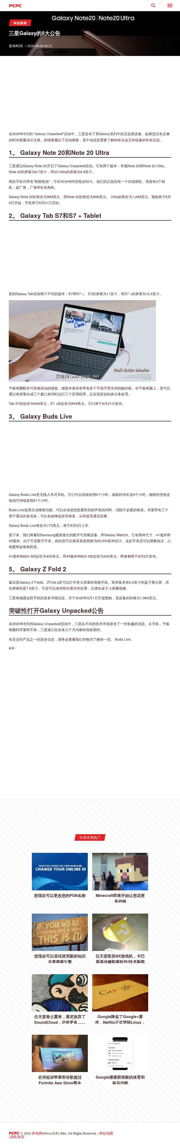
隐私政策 (17, 1137)
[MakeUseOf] (45, 5)
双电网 (37, 1133)
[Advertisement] (90, 96)
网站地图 (106, 1133)
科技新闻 (20, 23)
